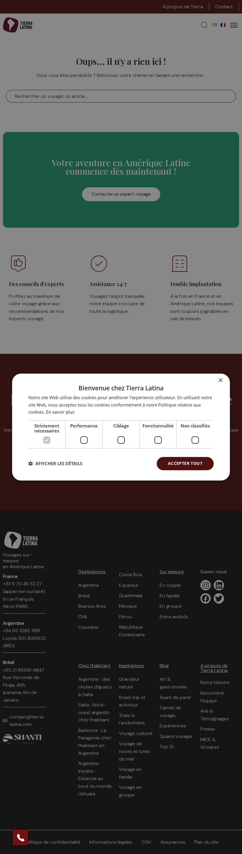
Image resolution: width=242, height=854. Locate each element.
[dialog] (121, 427)
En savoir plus (60, 412)
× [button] (220, 380)
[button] (55, 463)
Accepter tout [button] (185, 463)
